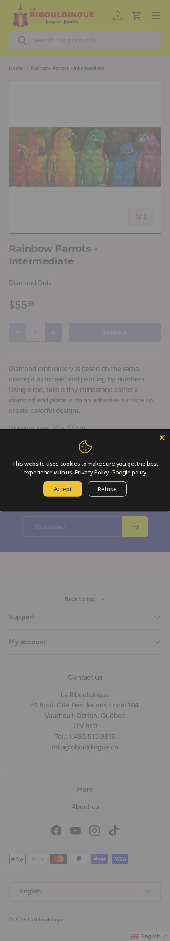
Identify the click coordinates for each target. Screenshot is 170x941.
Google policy (128, 472)
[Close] (162, 437)
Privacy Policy (92, 472)
